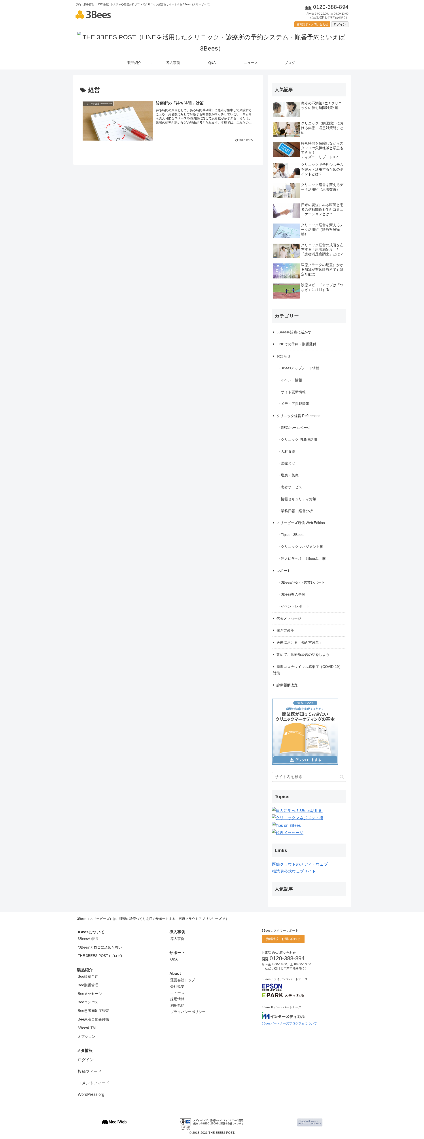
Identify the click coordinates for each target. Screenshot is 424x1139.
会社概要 (177, 986)
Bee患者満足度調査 (93, 1011)
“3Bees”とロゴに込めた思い (100, 947)
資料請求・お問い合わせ (312, 24)
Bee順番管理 (88, 985)
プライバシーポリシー (188, 1012)
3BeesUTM (87, 1028)
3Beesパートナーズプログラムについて (289, 1023)
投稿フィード (90, 1071)
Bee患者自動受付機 (93, 1019)
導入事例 (177, 939)
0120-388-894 (287, 958)
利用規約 (177, 1005)
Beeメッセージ (90, 994)
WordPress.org (91, 1094)
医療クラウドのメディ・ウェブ (300, 864)
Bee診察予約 (88, 976)
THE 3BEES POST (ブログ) (100, 956)
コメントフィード (94, 1083)
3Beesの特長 (88, 939)
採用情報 (177, 999)
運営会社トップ (182, 980)
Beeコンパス (88, 1002)
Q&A (174, 959)
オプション (86, 1036)
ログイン (340, 24)
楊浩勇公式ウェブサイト (294, 871)
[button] (342, 776)
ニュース (177, 993)
